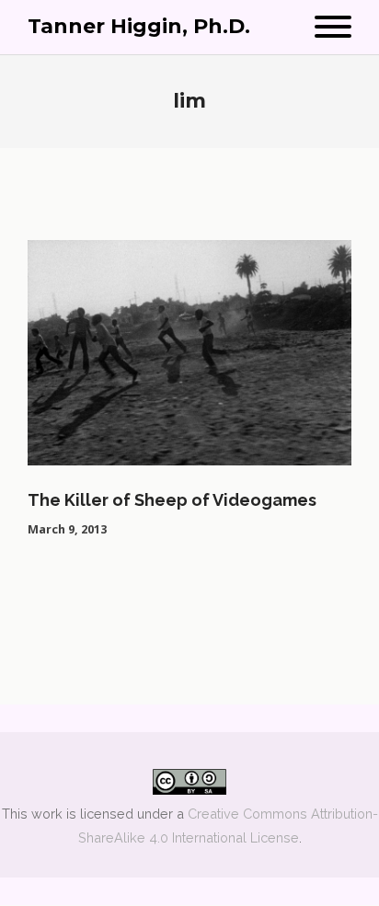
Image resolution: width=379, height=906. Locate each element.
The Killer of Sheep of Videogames (172, 500)
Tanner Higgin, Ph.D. (139, 26)
